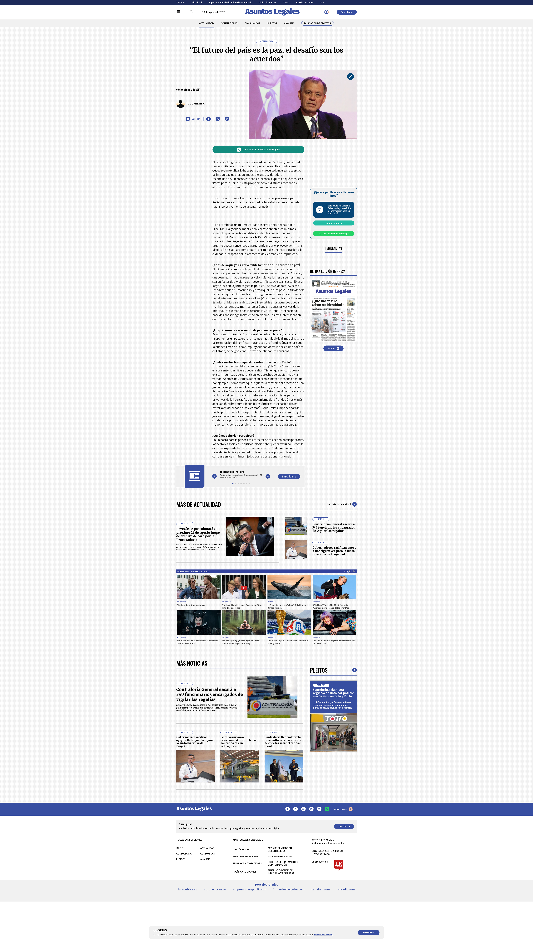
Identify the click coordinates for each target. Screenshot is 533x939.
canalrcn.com (320, 889)
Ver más (331, 348)
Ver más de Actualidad (339, 504)
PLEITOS (272, 23)
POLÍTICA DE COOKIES (244, 871)
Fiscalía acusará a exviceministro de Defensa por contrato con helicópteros (238, 741)
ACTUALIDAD (206, 23)
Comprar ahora (334, 223)
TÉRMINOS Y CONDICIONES (247, 863)
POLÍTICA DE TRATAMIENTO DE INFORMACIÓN (283, 863)
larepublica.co (187, 889)
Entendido (368, 933)
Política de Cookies (323, 934)
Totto (286, 2)
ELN (322, 2)
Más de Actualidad (198, 504)
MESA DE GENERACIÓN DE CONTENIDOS (280, 849)
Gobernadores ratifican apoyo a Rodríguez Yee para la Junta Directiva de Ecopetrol (334, 551)
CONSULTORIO (229, 23)
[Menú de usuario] (326, 12)
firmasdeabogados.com (288, 889)
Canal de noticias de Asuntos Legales (261, 149)
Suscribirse (347, 12)
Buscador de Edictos (317, 23)
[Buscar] (191, 12)
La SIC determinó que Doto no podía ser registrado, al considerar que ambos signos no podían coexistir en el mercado (332, 705)
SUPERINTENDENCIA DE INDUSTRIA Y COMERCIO (281, 871)
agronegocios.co (215, 889)
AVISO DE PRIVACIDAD (280, 856)
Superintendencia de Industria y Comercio (230, 2)
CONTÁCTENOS (241, 849)
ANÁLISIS (289, 23)
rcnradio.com (346, 889)
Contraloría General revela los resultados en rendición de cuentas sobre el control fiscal (283, 741)
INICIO (179, 848)
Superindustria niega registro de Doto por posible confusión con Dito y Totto (333, 693)
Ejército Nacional (305, 2)
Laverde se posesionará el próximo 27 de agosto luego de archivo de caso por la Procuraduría (198, 534)
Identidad (197, 2)
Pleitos (318, 670)
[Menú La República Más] (178, 12)
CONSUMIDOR (252, 23)
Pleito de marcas (267, 2)
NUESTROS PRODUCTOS (245, 856)
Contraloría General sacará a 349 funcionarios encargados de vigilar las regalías (333, 527)
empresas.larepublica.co (249, 889)
